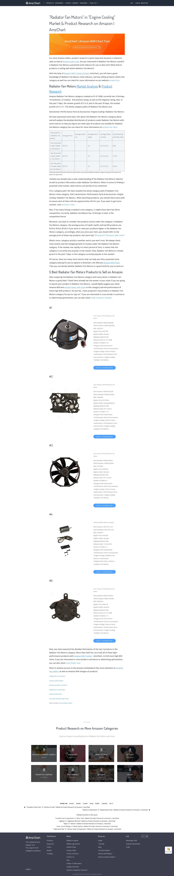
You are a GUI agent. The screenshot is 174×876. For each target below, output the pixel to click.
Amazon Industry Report (106, 857)
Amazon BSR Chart (112, 262)
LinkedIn (104, 803)
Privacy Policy (71, 850)
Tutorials (101, 844)
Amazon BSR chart (55, 694)
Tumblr (85, 803)
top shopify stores (65, 703)
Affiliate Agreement (73, 844)
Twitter (71, 803)
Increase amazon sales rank (58, 699)
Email (91, 803)
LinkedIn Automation (133, 844)
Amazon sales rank (71, 61)
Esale (128, 847)
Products (50, 3)
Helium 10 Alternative (74, 863)
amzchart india (67, 204)
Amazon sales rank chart (75, 287)
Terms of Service (72, 854)
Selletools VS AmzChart (57, 690)
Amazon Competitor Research (77, 870)
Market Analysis (87, 86)
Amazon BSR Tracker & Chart (76, 73)
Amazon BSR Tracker (83, 656)
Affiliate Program (72, 840)
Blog (99, 847)
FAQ (68, 860)
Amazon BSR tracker (56, 681)
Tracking (50, 854)
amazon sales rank (115, 235)
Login (137, 3)
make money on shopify (101, 297)
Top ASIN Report (104, 850)
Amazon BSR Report (105, 854)
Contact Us (70, 857)
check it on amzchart (104, 367)
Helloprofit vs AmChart (57, 676)
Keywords (50, 844)
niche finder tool (73, 663)
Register (144, 3)
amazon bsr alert (109, 127)
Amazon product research (58, 685)
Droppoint (100, 235)
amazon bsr (114, 80)
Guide (100, 840)
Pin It (111, 803)
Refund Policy (71, 847)
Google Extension (73, 867)
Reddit (78, 803)
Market (76, 3)
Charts (68, 3)
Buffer (97, 803)
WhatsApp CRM (131, 840)
